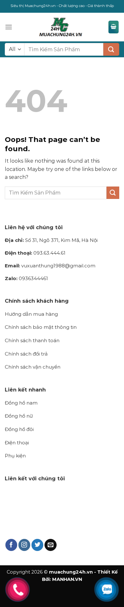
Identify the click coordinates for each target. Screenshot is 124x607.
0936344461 (26, 278)
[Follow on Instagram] (24, 545)
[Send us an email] (51, 545)
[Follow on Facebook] (11, 545)
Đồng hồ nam (21, 403)
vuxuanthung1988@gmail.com (50, 266)
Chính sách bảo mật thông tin (41, 327)
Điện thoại (17, 443)
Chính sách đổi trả (26, 354)
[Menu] (8, 27)
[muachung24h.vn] (60, 27)
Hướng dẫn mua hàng (31, 314)
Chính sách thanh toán (32, 340)
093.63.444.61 (35, 253)
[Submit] (111, 49)
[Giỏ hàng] (113, 27)
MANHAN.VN (67, 579)
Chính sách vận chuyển (32, 367)
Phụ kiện (15, 456)
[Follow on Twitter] (37, 545)
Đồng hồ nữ (19, 416)
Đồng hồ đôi (19, 429)
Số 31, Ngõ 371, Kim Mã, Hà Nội (51, 240)
